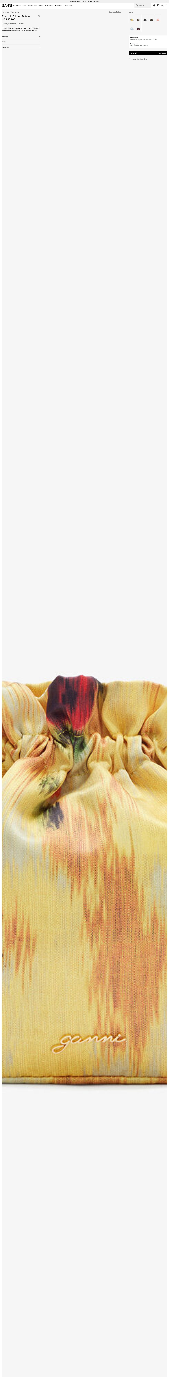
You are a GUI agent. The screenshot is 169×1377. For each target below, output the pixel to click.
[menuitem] (17, 5)
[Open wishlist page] (158, 5)
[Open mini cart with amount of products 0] (166, 5)
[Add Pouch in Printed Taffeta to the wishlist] (38, 16)
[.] (84, 1)
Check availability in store (139, 59)
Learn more (20, 24)
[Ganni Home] (7, 5)
